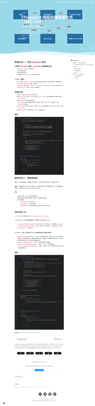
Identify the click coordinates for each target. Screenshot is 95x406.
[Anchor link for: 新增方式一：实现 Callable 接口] (11, 62)
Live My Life (5, 2)
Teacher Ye (17, 387)
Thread (23, 12)
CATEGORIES (79, 2)
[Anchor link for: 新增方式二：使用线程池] (11, 178)
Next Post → (58, 339)
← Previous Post (21, 339)
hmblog (40, 387)
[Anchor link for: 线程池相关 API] (11, 212)
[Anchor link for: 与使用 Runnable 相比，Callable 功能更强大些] (11, 66)
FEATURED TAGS (19, 376)
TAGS (85, 2)
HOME (57, 2)
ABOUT (71, 2)
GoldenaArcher (24, 387)
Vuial (48, 387)
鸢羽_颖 (30, 387)
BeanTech (39, 400)
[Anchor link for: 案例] (11, 114)
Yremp (44, 387)
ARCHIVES (64, 2)
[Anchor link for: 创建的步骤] (11, 92)
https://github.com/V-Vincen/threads (29, 332)
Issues (38, 362)
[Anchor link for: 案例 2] (11, 253)
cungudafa (35, 387)
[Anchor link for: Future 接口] (11, 79)
